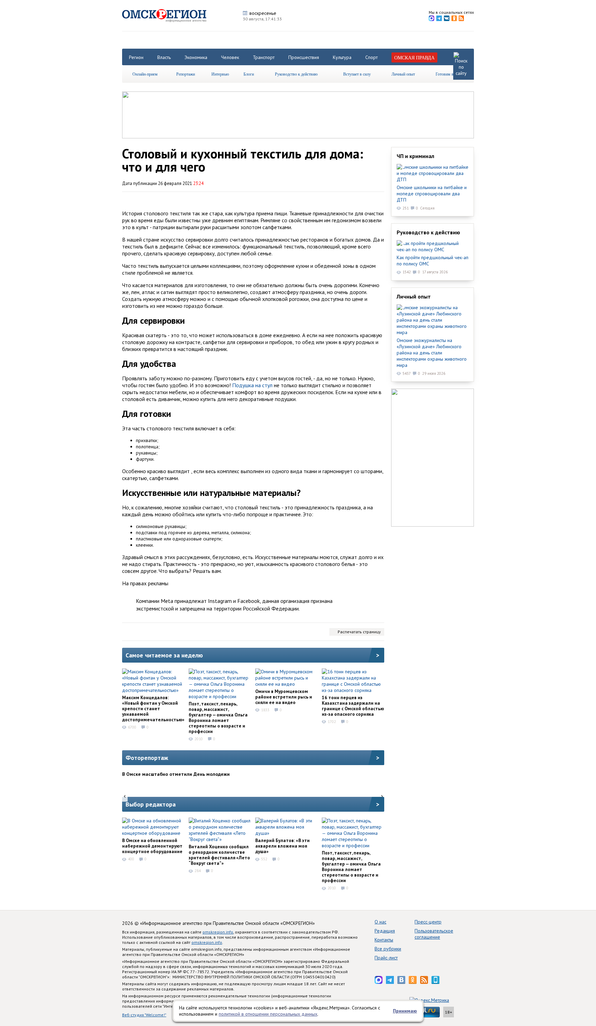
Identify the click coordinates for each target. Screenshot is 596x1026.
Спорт (371, 57)
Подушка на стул (252, 385)
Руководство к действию (296, 74)
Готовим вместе (449, 74)
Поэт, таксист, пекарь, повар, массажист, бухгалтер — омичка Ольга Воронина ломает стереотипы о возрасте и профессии (218, 717)
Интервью (220, 74)
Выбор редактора (151, 804)
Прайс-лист (386, 958)
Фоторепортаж (147, 758)
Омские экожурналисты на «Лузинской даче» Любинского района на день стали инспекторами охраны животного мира (432, 352)
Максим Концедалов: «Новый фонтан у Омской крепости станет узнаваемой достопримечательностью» (153, 708)
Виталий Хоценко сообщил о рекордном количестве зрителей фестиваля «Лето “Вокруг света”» (219, 854)
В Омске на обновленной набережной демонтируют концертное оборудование (152, 845)
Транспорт (264, 57)
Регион (136, 57)
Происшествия (303, 57)
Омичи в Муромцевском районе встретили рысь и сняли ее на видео (283, 696)
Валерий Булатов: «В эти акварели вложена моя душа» (282, 845)
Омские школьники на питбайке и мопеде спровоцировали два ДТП (432, 193)
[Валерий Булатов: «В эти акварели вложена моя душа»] (286, 827)
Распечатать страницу (359, 631)
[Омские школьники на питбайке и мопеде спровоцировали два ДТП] (432, 173)
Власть (164, 57)
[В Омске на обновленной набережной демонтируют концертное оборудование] (153, 827)
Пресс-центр (428, 922)
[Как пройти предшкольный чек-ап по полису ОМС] (432, 246)
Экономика (196, 57)
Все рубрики (388, 949)
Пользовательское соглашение (434, 934)
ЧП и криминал (415, 156)
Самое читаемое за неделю (164, 655)
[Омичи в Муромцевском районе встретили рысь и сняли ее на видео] (286, 677)
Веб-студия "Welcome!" (144, 1014)
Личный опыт (403, 74)
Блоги (249, 74)
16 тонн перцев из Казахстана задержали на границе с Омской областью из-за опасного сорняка (353, 705)
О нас (380, 922)
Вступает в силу (357, 74)
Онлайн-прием (145, 74)
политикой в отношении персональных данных (268, 1014)
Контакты (384, 940)
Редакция (385, 931)
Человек (230, 57)
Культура (342, 57)
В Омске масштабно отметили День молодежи (176, 774)
